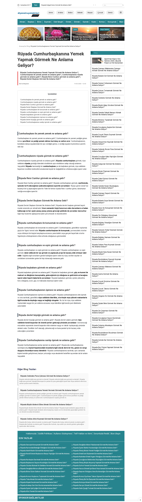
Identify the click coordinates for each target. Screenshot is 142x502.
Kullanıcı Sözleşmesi (63, 433)
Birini (39, 22)
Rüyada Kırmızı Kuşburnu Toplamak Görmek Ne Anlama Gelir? (42, 476)
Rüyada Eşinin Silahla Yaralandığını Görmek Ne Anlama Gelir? (95, 448)
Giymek (86, 22)
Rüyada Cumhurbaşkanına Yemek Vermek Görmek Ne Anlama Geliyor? (49, 390)
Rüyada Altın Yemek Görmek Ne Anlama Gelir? (36, 491)
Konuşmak (112, 22)
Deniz (110, 12)
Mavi (121, 22)
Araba (60, 12)
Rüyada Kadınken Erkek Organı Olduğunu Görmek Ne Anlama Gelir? (97, 457)
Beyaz (90, 12)
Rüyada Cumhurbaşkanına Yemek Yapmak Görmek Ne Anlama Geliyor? (56, 46)
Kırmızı (102, 22)
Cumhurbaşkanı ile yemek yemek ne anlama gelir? (38, 100)
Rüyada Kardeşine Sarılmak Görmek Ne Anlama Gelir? (39, 460)
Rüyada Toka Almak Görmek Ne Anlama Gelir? (36, 479)
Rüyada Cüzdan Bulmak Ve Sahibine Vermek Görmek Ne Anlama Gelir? (45, 465)
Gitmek (77, 22)
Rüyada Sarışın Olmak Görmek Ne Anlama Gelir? (90, 485)
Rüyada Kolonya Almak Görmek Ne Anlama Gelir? (91, 482)
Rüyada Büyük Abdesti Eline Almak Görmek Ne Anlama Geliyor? (46, 404)
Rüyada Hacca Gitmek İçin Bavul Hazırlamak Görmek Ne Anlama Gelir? (98, 468)
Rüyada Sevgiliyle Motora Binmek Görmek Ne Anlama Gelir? (41, 468)
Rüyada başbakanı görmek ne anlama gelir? (36, 115)
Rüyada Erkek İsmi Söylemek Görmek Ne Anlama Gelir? (93, 454)
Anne (51, 12)
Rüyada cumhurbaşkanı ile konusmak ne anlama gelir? (40, 110)
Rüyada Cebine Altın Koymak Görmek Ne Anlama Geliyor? (44, 419)
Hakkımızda (31, 433)
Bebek (80, 12)
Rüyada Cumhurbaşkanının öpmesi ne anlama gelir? (39, 117)
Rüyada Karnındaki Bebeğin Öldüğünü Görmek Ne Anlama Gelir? (43, 448)
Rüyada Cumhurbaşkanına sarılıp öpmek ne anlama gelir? (41, 122)
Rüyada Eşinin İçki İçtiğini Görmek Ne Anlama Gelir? (38, 488)
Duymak (47, 22)
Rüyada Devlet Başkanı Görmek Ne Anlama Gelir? (38, 107)
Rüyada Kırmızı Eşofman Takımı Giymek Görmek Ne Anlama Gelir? (97, 476)
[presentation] (93, 5)
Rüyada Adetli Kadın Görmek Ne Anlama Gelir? (37, 451)
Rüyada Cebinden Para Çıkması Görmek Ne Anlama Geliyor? (45, 376)
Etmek (68, 22)
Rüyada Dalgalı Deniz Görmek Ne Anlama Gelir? (56, 5)
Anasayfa (22, 46)
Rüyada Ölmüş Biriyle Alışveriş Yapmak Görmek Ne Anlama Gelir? (96, 463)
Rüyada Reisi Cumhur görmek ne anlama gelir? (37, 105)
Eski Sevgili (58, 22)
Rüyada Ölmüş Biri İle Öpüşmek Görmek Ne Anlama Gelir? (93, 479)
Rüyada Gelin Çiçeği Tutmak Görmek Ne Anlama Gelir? (92, 488)
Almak (22, 22)
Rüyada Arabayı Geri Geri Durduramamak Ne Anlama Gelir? (41, 485)
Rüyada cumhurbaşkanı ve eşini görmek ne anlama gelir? (40, 112)
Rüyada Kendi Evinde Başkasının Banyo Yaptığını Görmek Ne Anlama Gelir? (44, 454)
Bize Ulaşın (115, 433)
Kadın (94, 22)
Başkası (31, 22)
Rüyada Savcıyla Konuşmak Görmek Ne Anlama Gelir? (39, 445)
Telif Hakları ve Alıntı (83, 433)
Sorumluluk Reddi (101, 433)
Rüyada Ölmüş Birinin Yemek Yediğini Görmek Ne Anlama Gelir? (95, 451)
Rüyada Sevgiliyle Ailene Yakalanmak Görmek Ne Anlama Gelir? (95, 445)
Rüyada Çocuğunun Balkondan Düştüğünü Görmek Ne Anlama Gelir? (97, 460)
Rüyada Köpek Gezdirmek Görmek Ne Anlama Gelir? (39, 482)
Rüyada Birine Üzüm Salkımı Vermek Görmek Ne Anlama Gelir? (42, 471)
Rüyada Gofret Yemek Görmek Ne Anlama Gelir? (90, 465)
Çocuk (100, 12)
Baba (70, 12)
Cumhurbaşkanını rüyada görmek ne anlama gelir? (38, 102)
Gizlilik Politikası (45, 433)
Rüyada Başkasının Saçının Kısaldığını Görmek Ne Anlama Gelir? (43, 463)
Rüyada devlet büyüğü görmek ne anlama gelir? (37, 120)
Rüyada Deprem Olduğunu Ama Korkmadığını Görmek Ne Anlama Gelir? (96, 472)
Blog (28, 46)
